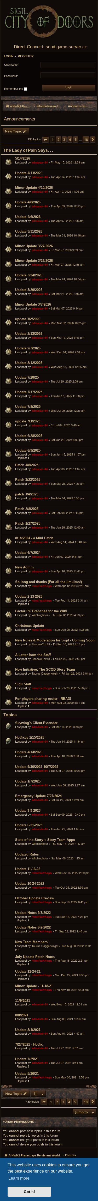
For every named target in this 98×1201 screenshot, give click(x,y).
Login (9, 56)
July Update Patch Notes (35, 957)
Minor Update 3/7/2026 (33, 304)
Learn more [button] (19, 1178)
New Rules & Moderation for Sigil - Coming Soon (55, 640)
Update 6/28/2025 (28, 436)
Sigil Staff (23, 684)
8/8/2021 (21, 1015)
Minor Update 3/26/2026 (34, 261)
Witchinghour (40, 615)
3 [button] (64, 139)
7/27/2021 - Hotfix (29, 1044)
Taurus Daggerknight (45, 673)
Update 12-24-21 (28, 971)
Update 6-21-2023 (28, 825)
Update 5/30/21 (27, 1074)
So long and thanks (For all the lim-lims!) (48, 582)
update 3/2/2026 (27, 319)
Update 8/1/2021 (28, 1030)
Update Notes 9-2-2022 (33, 927)
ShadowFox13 (41, 644)
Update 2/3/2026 (28, 348)
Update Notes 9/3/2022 (33, 913)
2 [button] (58, 139)
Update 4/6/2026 (28, 217)
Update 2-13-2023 (28, 596)
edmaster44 (40, 162)
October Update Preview (34, 898)
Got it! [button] (29, 1192)
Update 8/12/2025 (28, 363)
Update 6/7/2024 (28, 553)
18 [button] (86, 139)
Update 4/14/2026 (28, 752)
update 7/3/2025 (27, 421)
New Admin (24, 567)
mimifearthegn (42, 586)
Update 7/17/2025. (29, 392)
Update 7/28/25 (27, 377)
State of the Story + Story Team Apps (45, 840)
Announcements (19, 119)
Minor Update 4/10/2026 (34, 188)
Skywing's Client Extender (36, 723)
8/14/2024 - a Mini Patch (34, 538)
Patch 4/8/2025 (26, 465)
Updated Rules (27, 854)
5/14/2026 (22, 158)
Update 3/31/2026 (28, 231)
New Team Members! (32, 942)
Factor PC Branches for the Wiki (41, 611)
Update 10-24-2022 (29, 883)
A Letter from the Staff (33, 655)
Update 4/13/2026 (28, 173)
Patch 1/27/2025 (27, 523)
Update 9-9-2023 (28, 810)
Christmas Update (29, 626)
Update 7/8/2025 (28, 407)
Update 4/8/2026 (28, 202)
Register (26, 56)
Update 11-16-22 (27, 869)
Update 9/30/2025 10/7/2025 (36, 767)
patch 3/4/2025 (26, 494)
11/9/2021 (22, 1001)
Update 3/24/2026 (28, 275)
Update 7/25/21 (27, 1059)
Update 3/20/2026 (28, 290)
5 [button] (76, 139)
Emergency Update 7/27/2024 (38, 796)
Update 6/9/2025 (28, 450)
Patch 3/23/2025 (27, 480)
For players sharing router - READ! (43, 699)
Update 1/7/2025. (28, 781)
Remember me (14, 88)
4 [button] (70, 139)
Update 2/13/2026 (28, 334)
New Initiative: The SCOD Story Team (45, 669)
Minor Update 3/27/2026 (34, 246)
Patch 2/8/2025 (26, 509)
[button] (45, 140)
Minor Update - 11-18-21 (34, 986)
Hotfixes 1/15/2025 (29, 737)
